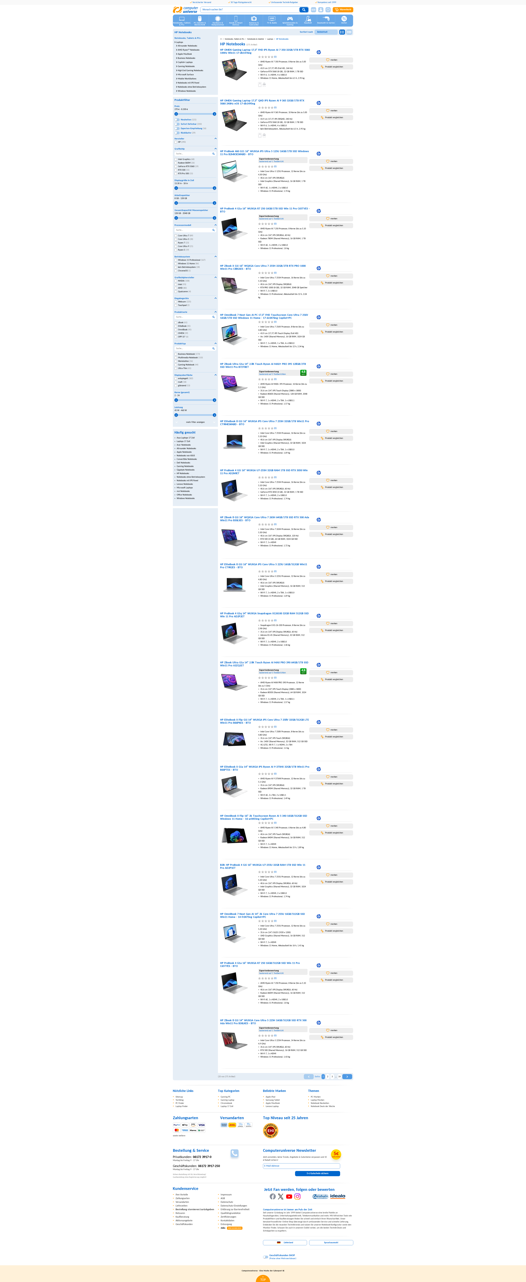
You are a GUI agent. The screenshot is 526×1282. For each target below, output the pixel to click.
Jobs (231, 1228)
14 (339, 1077)
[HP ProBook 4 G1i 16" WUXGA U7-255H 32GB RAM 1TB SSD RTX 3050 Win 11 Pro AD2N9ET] (238, 490)
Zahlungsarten (183, 1198)
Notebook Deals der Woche (323, 1106)
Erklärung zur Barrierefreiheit (235, 1209)
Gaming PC (226, 1097)
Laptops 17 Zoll (183, 441)
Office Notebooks (184, 495)
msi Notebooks (183, 491)
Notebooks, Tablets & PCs (187, 38)
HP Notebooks (183, 473)
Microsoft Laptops (185, 488)
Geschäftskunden (184, 1224)
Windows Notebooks (186, 498)
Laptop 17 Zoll (227, 1106)
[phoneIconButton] (234, 1153)
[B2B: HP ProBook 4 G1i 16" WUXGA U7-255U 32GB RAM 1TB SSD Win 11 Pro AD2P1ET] (238, 885)
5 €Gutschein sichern (317, 1173)
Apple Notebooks (184, 452)
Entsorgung (226, 1224)
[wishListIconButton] (328, 9)
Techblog (180, 1100)
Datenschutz (227, 1202)
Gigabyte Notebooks (186, 470)
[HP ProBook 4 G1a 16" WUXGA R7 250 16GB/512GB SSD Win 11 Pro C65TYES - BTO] (238, 983)
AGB (223, 1198)
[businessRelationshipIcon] (313, 9)
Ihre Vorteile (182, 1194)
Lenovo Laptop (272, 1106)
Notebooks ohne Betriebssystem (191, 477)
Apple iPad (270, 1097)
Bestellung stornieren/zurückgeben (195, 1209)
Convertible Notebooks (187, 459)
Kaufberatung (182, 1217)
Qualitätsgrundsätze (231, 1213)
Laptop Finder (182, 1106)
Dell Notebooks (183, 463)
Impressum (226, 1194)
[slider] (176, 114)
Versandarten (182, 1202)
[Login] (320, 9)
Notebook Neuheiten (320, 1103)
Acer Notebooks (184, 445)
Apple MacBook (273, 1103)
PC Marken (316, 1097)
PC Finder (180, 1103)
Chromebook (226, 1103)
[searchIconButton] (303, 9)
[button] (312, 9)
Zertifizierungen (228, 1217)
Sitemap (179, 1097)
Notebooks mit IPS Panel (187, 481)
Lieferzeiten (181, 1206)
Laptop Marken (317, 1100)
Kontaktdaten (227, 1220)
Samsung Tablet (273, 1100)
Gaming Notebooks (185, 466)
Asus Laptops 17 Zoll (186, 438)
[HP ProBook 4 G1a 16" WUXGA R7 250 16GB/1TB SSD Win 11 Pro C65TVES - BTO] (238, 228)
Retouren (180, 1213)
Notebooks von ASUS (186, 456)
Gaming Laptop (227, 1100)
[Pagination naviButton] (309, 1076)
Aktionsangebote (184, 1220)
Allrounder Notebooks (186, 448)
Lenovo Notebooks (185, 484)
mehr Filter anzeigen (195, 422)
